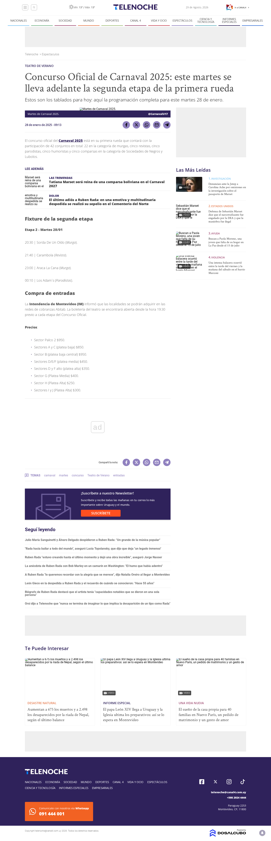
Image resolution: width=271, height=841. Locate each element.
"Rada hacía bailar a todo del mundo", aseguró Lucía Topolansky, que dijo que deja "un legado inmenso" (93, 548)
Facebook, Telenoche (201, 781)
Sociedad (65, 20)
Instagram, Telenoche (229, 781)
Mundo (88, 20)
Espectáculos (182, 20)
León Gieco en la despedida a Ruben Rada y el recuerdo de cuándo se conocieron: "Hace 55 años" (89, 583)
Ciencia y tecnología (205, 20)
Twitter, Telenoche (215, 781)
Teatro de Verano (98, 475)
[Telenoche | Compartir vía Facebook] (126, 125)
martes (63, 475)
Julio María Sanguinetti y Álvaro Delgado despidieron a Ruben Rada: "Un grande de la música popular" (92, 540)
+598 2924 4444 (236, 797)
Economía (42, 20)
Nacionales (18, 20)
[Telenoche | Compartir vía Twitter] (136, 125)
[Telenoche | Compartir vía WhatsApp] (146, 125)
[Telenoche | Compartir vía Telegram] (167, 125)
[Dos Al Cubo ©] (228, 835)
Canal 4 (135, 20)
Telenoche (32, 54)
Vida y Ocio (159, 20)
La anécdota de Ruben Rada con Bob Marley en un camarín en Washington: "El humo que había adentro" (94, 566)
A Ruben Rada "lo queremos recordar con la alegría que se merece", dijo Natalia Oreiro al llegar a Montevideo (97, 574)
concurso (78, 475)
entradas (119, 475)
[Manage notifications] (262, 833)
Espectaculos (51, 54)
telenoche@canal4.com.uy (228, 792)
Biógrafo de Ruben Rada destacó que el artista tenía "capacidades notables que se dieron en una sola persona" (92, 593)
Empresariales (252, 20)
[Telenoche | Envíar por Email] (156, 125)
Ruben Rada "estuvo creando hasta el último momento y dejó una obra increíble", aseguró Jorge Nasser (93, 557)
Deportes (112, 20)
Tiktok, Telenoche (242, 781)
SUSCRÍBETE (100, 513)
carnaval (49, 475)
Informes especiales (229, 20)
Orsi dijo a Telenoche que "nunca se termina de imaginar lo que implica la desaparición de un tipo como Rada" (97, 603)
